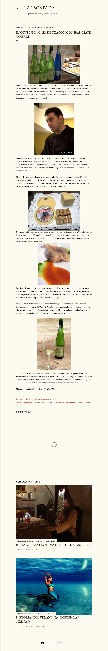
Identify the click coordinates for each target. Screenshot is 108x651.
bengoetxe (28, 403)
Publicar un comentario (35, 626)
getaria (52, 403)
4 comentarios (31, 549)
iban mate (72, 403)
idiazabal (80, 403)
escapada (45, 403)
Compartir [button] (20, 399)
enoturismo (37, 403)
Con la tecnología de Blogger (56, 643)
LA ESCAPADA (39, 8)
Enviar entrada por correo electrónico (40, 399)
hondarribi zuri (62, 403)
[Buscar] (90, 7)
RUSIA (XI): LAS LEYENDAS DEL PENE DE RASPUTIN (53, 545)
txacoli (87, 403)
